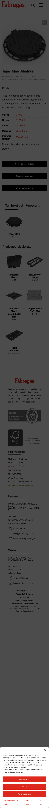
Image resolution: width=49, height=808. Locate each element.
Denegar (24, 787)
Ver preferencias (24, 794)
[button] (45, 750)
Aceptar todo (24, 779)
